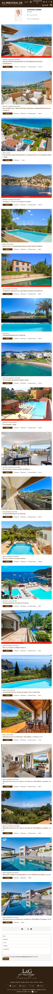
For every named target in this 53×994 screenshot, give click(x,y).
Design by (35, 992)
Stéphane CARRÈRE (34, 10)
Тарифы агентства (41, 989)
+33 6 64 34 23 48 (33, 15)
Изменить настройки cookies (24, 991)
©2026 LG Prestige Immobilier (14, 989)
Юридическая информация (29, 989)
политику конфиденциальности (24, 956)
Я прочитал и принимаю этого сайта (21, 956)
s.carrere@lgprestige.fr (34, 19)
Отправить (5, 958)
